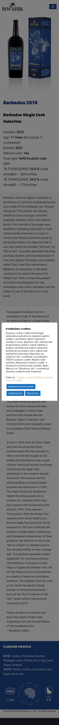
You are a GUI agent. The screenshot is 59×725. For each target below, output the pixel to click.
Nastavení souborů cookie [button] (21, 386)
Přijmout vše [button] (33, 393)
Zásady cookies (25, 377)
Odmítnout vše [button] (15, 393)
